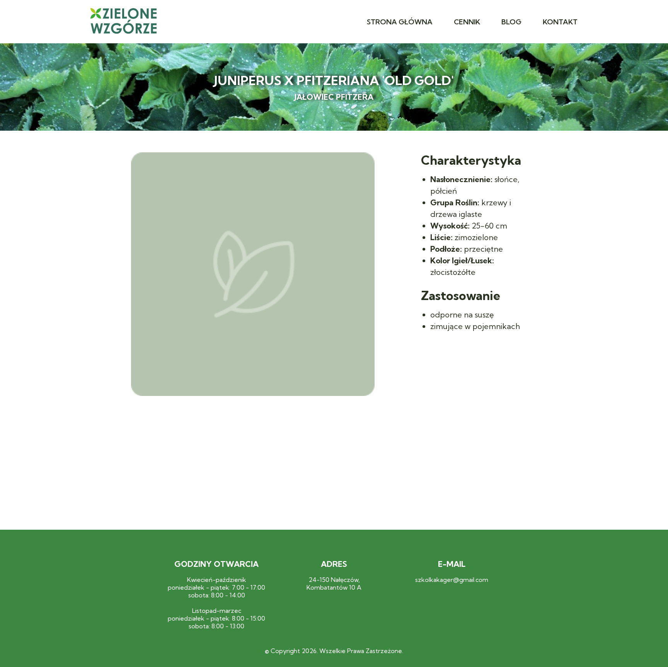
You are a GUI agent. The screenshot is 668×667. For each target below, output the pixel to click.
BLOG (511, 21)
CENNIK (467, 21)
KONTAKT (560, 21)
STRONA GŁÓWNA (400, 21)
